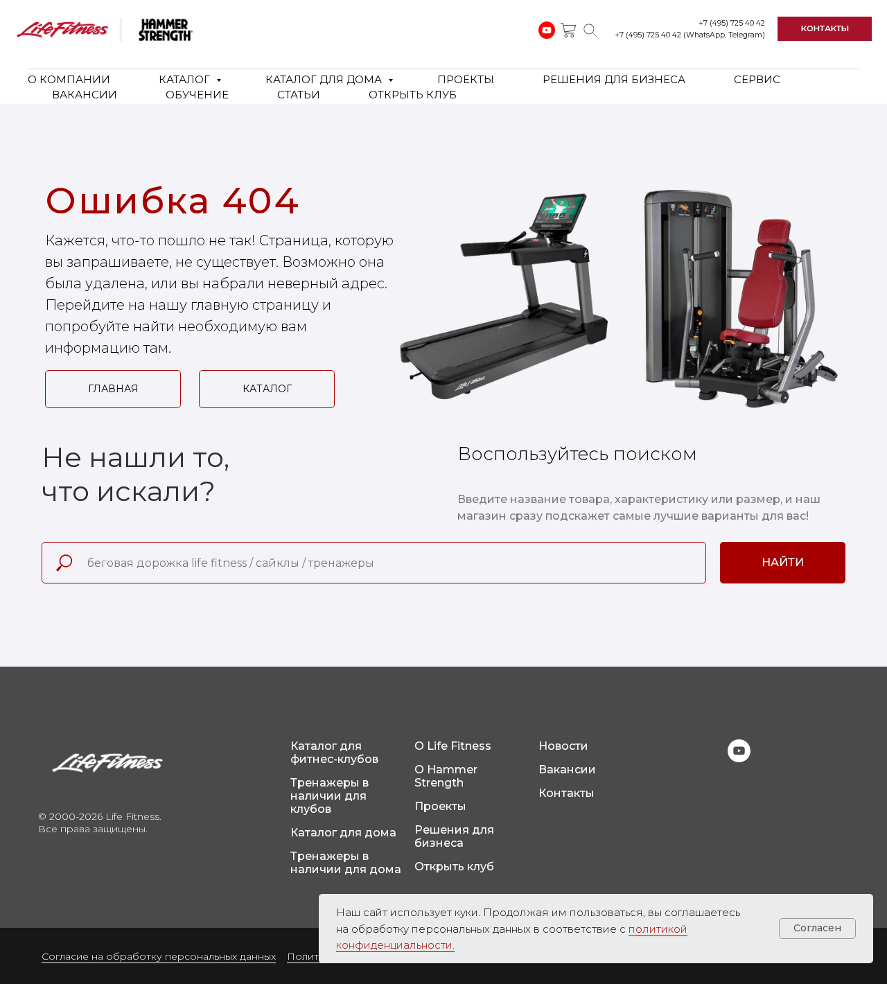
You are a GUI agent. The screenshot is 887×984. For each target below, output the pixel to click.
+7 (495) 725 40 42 (732, 23)
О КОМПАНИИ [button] (69, 79)
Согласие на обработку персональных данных (159, 956)
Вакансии (567, 769)
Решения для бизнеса (454, 836)
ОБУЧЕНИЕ (197, 94)
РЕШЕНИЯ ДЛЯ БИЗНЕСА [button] (614, 79)
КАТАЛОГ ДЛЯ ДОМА (325, 79)
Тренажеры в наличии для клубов (329, 796)
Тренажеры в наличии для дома (345, 863)
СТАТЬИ (298, 94)
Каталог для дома (343, 832)
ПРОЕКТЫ (465, 79)
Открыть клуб (454, 866)
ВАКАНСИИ (84, 94)
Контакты (566, 793)
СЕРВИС (757, 79)
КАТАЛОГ (186, 79)
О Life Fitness (452, 746)
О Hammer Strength (445, 776)
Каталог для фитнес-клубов (334, 752)
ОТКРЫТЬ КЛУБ (413, 94)
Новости (563, 746)
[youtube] (739, 758)
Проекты (440, 806)
